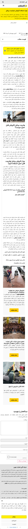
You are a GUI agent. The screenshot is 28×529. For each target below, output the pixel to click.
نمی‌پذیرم (14, 520)
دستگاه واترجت (19, 76)
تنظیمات (14, 524)
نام (26, 437)
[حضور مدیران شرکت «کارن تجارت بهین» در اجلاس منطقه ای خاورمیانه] (14, 328)
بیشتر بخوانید (14, 310)
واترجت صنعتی (17, 238)
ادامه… (5, 483)
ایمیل (25, 443)
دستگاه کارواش (9, 89)
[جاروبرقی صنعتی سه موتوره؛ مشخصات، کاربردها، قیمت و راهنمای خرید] (14, 277)
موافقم (14, 517)
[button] (2, 500)
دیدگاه (25, 419)
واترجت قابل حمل (12, 57)
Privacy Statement (13, 527)
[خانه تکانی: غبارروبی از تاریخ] (14, 373)
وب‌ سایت (25, 449)
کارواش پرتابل (21, 57)
